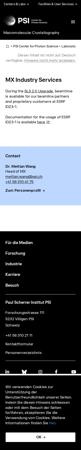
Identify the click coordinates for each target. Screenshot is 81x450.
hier (52, 423)
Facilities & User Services (56, 4)
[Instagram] (40, 372)
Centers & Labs (15, 4)
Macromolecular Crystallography (31, 33)
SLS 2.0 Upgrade (38, 91)
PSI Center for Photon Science (35, 46)
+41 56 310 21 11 (18, 335)
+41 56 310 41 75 (19, 182)
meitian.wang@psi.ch (24, 176)
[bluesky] (24, 372)
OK (38, 437)
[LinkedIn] (7, 372)
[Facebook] (57, 372)
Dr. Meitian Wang (20, 166)
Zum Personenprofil (23, 190)
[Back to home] (25, 20)
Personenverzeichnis (23, 352)
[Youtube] (73, 372)
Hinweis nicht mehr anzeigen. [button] (50, 60)
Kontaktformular (19, 344)
